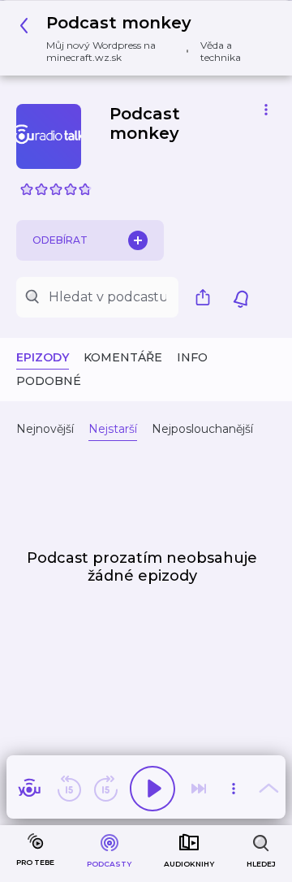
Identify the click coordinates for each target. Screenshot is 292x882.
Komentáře (123, 357)
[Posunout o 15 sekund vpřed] (105, 788)
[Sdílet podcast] (207, 297)
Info (192, 357)
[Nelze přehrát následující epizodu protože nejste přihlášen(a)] (198, 788)
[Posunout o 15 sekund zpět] (69, 788)
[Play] (152, 789)
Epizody (42, 357)
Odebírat (60, 240)
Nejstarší (112, 429)
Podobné (48, 381)
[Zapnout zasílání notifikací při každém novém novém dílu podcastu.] (241, 297)
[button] (140, 38)
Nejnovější (45, 429)
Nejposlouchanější (202, 429)
